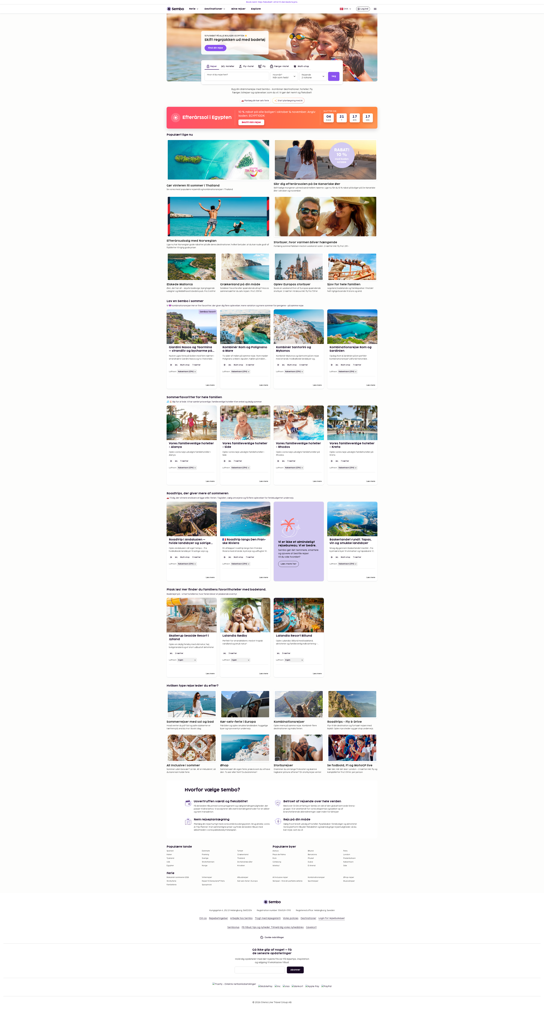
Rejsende (306, 75)
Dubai (310, 862)
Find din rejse (215, 48)
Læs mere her (290, 563)
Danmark (206, 851)
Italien (169, 855)
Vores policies (290, 918)
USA (168, 862)
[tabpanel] (272, 76)
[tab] (212, 67)
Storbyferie (171, 881)
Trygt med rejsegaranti (268, 918)
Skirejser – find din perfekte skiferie (287, 881)
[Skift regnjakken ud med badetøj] (333, 57)
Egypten (170, 866)
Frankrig (205, 855)
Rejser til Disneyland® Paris (213, 881)
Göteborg (277, 862)
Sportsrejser (313, 881)
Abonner (295, 970)
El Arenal (311, 866)
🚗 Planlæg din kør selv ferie (255, 100)
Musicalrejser (349, 881)
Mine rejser (238, 9)
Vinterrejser (207, 877)
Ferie (192, 9)
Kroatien (241, 866)
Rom (275, 858)
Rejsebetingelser (218, 918)
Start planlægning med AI (290, 100)
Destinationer (213, 9)
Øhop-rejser (348, 877)
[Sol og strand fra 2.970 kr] (339, 57)
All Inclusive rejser (280, 877)
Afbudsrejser (242, 877)
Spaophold (207, 885)
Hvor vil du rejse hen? (217, 74)
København (348, 862)
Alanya (276, 851)
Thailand (241, 858)
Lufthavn (172, 372)
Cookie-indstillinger (274, 937)
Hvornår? (277, 75)
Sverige (205, 858)
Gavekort (311, 927)
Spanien (170, 851)
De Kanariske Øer (244, 862)
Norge (204, 866)
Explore (256, 9)
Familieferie (172, 885)
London (346, 855)
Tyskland (170, 858)
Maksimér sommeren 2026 (178, 877)
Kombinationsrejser (316, 877)
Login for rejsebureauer (331, 918)
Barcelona (312, 855)
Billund (311, 851)
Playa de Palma (279, 855)
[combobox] (237, 77)
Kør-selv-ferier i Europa (247, 881)
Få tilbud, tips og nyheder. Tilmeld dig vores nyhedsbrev (273, 927)
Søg (334, 76)
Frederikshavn (349, 858)
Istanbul (276, 866)
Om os (203, 918)
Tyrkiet (240, 851)
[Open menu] (375, 9)
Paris (345, 851)
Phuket (311, 858)
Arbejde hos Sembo (241, 918)
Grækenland (242, 855)
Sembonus (233, 927)
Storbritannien (208, 862)
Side (345, 866)
